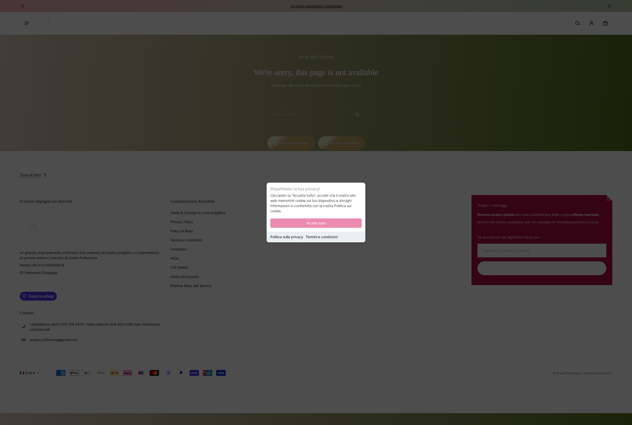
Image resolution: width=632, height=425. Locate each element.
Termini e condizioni (321, 237)
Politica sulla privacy (286, 237)
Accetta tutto (316, 223)
